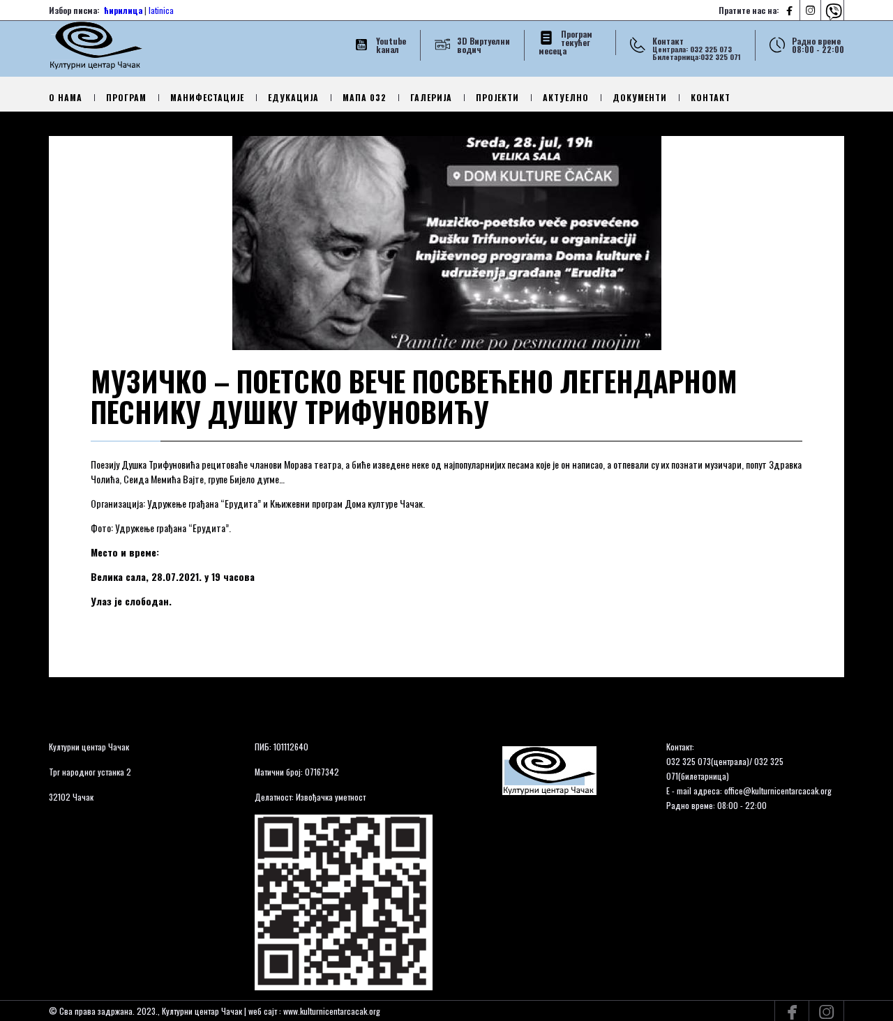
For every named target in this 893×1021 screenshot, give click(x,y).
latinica (161, 10)
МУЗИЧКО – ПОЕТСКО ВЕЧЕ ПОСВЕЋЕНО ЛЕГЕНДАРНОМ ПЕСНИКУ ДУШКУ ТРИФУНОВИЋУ (414, 396)
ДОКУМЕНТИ (640, 97)
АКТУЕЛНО (566, 97)
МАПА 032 (365, 97)
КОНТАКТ (710, 97)
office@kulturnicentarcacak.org (778, 790)
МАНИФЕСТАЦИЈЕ (207, 97)
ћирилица (123, 10)
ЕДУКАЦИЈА (293, 97)
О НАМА (65, 97)
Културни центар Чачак (89, 746)
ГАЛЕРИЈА (431, 97)
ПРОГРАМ (126, 97)
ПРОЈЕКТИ (497, 97)
